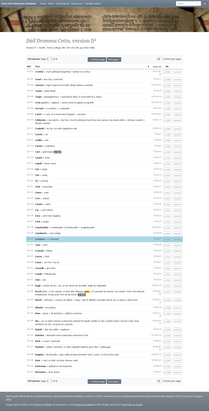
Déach (38, 299)
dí (52, 313)
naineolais (67, 335)
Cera (37, 215)
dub (47, 329)
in (81, 71)
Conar (38, 262)
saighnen (65, 329)
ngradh (89, 102)
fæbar (49, 250)
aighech (55, 102)
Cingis (38, 96)
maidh (86, 320)
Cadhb (38, 140)
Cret (37, 198)
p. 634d (167, 300)
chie (103, 320)
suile (116, 354)
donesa (68, 360)
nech (90, 354)
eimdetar (39, 324)
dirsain (38, 123)
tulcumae (47, 186)
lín (87, 299)
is (54, 114)
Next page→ (114, 59)
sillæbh (92, 299)
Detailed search (93, 3)
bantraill (56, 341)
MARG (87, 292)
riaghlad (66, 128)
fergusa (55, 85)
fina (66, 120)
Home (43, 3)
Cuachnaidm (41, 227)
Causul (38, 157)
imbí (59, 128)
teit (50, 79)
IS (93, 291)
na (84, 102)
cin (46, 307)
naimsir (76, 71)
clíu (49, 324)
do (76, 285)
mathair (88, 85)
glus (62, 354)
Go (205, 3)
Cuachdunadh (71, 227)
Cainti (38, 114)
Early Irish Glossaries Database (18, 3)
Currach (39, 108)
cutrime (44, 180)
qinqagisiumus (51, 96)
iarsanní (74, 354)
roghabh (75, 346)
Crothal (39, 71)
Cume (38, 192)
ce (99, 320)
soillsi (49, 346)
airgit (44, 169)
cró (55, 128)
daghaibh (101, 285)
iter (116, 291)
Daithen (39, 346)
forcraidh (64, 85)
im (48, 128)
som (99, 120)
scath (52, 268)
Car (37, 209)
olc (60, 285)
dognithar (66, 71)
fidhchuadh (50, 273)
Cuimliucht (41, 233)
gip (84, 299)
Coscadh (39, 268)
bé (126, 320)
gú (48, 268)
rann (45, 360)
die (131, 320)
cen (46, 262)
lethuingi (54, 239)
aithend (140, 291)
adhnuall (56, 71)
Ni (82, 320)
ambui (79, 85)
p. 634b (167, 72)
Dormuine (40, 372)
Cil (36, 180)
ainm (45, 215)
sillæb (69, 299)
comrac (59, 299)
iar (105, 291)
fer (51, 128)
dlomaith (51, 335)
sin (114, 299)
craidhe (93, 320)
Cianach (39, 85)
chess (58, 335)
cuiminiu (68, 324)
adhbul (68, 313)
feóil (47, 256)
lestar (47, 163)
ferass (51, 294)
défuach (48, 299)
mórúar (131, 120)
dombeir (82, 354)
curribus (52, 108)
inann (58, 114)
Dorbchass (40, 366)
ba (72, 120)
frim (62, 294)
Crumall (39, 250)
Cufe (37, 186)
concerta (72, 102)
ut (63, 285)
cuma (96, 354)
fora (111, 354)
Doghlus (39, 354)
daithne (84, 346)
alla (96, 346)
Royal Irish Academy (84, 404)
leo (94, 120)
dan (64, 114)
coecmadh (86, 96)
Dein (37, 313)
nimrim (110, 291)
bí (83, 335)
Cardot (39, 145)
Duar (37, 360)
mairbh (109, 320)
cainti (47, 204)
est (66, 285)
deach (122, 299)
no (57, 366)
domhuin (58, 313)
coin (48, 114)
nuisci (53, 163)
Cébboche (40, 120)
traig (77, 299)
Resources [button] (76, 3)
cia (57, 360)
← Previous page (97, 59)
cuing (44, 175)
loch (129, 291)
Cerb (37, 221)
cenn (45, 244)
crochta (86, 71)
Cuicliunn (40, 239)
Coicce (38, 256)
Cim (37, 169)
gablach (45, 102)
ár (58, 262)
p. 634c (167, 158)
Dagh (38, 285)
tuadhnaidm (57, 227)
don (50, 215)
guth (91, 346)
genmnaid (47, 151)
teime (116, 320)
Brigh (73, 85)
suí (46, 134)
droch (53, 285)
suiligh (57, 233)
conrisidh (100, 299)
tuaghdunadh (87, 227)
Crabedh (39, 128)
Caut (37, 244)
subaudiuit (66, 96)
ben (46, 79)
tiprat (45, 313)
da (66, 294)
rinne (47, 157)
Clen (37, 279)
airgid (46, 221)
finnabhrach (41, 294)
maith (46, 285)
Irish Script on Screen (132, 404)
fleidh (53, 90)
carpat (46, 198)
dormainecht (65, 366)
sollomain (82, 120)
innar (136, 320)
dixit (68, 291)
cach (43, 209)
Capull (38, 163)
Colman (56, 320)
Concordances (62, 3)
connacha (77, 335)
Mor (73, 291)
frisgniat (70, 114)
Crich (38, 102)
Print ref (157, 66)
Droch (38, 291)
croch (48, 71)
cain (46, 140)
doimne (78, 313)
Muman (79, 291)
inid (134, 291)
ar (52, 114)
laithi (47, 90)
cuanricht (58, 79)
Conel (38, 79)
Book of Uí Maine (43, 404)
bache (55, 120)
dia (62, 120)
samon (105, 120)
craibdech (50, 145)
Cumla (38, 90)
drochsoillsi (51, 354)
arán (57, 294)
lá (92, 96)
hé (75, 120)
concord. (177, 72)
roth (52, 291)
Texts (50, 3)
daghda (56, 215)
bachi (89, 120)
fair (86, 335)
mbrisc (49, 209)
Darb (37, 341)
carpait (58, 291)
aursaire (81, 114)
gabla (80, 102)
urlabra (52, 307)
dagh (90, 285)
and (108, 299)
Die (37, 320)
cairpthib (65, 108)
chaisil (122, 291)
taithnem (58, 346)
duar (62, 360)
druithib (83, 285)
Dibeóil (38, 307)
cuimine (76, 320)
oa (53, 324)
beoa (58, 324)
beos (135, 299)
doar (50, 372)
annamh (99, 291)
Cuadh (38, 273)
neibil (55, 329)
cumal (46, 341)
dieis (75, 96)
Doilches (39, 335)
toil (44, 279)
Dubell (38, 329)
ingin (48, 85)
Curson (38, 134)
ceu (50, 120)
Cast (37, 151)
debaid (52, 366)
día (75, 128)
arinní (64, 102)
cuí (42, 320)
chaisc (99, 96)
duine (56, 372)
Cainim (38, 204)
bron (106, 354)
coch (122, 320)
